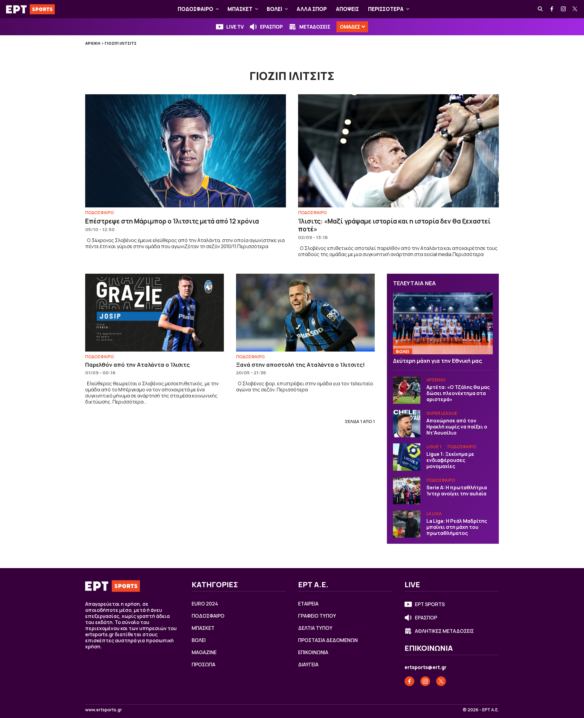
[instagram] (563, 9)
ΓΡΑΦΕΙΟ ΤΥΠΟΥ (317, 615)
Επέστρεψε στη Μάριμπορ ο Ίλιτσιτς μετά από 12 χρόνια (172, 221)
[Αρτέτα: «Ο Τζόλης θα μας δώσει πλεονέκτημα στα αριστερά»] (406, 390)
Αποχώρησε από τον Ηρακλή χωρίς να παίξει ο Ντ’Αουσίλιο (456, 426)
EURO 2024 (205, 603)
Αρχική (92, 43)
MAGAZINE (204, 652)
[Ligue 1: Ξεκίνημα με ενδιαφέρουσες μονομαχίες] (406, 457)
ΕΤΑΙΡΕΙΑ (308, 603)
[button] (217, 9)
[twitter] (575, 9)
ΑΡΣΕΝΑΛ (436, 380)
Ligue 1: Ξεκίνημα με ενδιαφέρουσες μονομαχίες (450, 460)
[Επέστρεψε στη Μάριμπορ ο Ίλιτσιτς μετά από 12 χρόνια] (185, 150)
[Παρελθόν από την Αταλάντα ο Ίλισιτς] (154, 313)
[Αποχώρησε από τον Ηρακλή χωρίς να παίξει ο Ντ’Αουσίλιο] (406, 423)
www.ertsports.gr (103, 710)
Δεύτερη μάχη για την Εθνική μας (437, 360)
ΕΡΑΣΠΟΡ (271, 26)
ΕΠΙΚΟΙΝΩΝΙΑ (313, 652)
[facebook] (552, 9)
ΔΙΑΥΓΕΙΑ (308, 664)
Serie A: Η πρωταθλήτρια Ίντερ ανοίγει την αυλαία (456, 490)
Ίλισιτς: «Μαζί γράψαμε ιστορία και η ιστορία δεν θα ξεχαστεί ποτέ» (394, 225)
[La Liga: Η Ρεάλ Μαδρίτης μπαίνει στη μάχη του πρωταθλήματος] (406, 524)
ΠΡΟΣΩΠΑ (203, 664)
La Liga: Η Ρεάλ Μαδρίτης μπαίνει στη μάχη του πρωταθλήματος (456, 527)
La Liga (434, 513)
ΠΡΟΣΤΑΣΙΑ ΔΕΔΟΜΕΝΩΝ (328, 640)
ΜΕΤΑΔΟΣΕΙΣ (314, 26)
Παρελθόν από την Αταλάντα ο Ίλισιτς (137, 364)
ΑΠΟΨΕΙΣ (347, 8)
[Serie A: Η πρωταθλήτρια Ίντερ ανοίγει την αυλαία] (406, 490)
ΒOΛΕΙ (274, 8)
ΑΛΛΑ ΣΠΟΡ (312, 8)
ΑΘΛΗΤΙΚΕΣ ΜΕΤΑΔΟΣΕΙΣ (444, 631)
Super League (441, 413)
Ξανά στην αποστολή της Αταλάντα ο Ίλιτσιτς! (300, 364)
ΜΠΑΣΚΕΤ (240, 8)
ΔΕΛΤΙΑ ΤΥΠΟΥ (315, 628)
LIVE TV (235, 26)
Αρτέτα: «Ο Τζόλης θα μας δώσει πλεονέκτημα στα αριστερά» (458, 393)
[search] (540, 9)
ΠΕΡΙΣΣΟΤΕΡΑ (386, 8)
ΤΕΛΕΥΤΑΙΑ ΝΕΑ (414, 283)
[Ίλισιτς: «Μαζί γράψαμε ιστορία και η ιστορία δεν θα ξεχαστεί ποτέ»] (398, 150)
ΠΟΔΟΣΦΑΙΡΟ (195, 8)
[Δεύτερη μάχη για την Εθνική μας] (443, 323)
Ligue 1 (433, 446)
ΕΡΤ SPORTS (430, 604)
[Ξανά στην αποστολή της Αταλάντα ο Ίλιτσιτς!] (305, 313)
